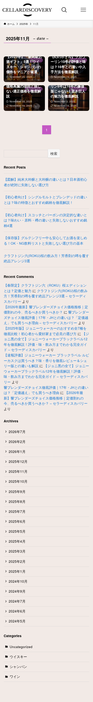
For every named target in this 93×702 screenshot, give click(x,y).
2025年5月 (17, 531)
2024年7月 (17, 601)
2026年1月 (17, 451)
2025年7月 (17, 511)
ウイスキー (18, 656)
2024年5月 (17, 621)
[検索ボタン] (64, 10)
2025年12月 (18, 461)
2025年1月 (17, 571)
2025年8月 (17, 501)
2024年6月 (17, 611)
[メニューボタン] (83, 10)
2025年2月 (17, 561)
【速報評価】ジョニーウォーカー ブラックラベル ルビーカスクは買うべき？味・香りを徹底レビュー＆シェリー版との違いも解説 (46, 360)
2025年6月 (17, 521)
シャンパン (18, 666)
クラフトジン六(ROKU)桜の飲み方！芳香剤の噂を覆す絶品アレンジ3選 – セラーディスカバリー (46, 296)
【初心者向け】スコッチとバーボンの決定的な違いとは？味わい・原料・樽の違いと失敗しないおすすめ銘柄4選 (45, 220)
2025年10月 (18, 481)
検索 (53, 153)
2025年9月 (17, 491)
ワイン (15, 676)
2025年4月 (17, 541)
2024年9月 (17, 591)
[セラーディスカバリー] (27, 10)
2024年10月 (18, 581)
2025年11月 (18, 471)
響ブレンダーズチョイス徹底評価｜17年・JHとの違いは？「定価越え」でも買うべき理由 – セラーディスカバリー (46, 317)
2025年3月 (17, 551)
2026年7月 (17, 431)
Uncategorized (21, 646)
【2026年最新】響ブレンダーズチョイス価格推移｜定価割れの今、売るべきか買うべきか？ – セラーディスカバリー (46, 398)
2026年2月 (17, 441)
